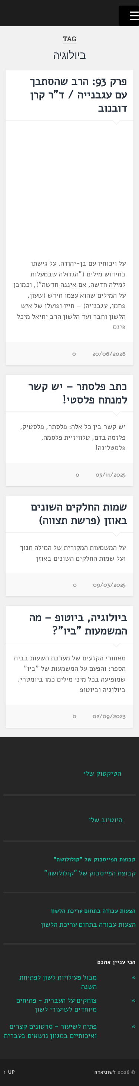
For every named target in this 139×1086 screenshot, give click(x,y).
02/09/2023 (109, 716)
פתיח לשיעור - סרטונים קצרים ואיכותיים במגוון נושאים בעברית (50, 1031)
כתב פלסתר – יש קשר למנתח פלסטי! (77, 393)
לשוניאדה (105, 1072)
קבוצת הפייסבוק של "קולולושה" (95, 859)
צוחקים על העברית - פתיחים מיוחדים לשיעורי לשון (56, 1005)
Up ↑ (9, 1072)
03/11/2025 (111, 475)
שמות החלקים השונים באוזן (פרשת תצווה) (79, 513)
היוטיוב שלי (105, 820)
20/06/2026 (109, 354)
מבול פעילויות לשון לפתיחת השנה (58, 982)
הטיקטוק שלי (102, 773)
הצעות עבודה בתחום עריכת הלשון (93, 910)
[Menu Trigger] (129, 16)
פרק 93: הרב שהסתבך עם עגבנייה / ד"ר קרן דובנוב (78, 95)
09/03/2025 (109, 585)
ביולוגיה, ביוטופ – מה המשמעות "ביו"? (78, 624)
